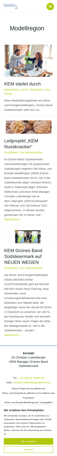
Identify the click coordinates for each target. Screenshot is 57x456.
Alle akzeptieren (28, 441)
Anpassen (28, 449)
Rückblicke (36, 89)
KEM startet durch (22, 83)
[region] (28, 430)
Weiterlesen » (12, 219)
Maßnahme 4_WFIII (16, 89)
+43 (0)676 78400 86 (31, 377)
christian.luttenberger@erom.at (32, 382)
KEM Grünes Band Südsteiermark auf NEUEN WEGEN (23, 256)
